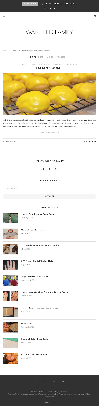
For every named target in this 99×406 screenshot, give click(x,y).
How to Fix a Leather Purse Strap (38, 214)
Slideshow (71, 64)
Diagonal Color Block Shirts (34, 339)
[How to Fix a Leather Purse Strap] (10, 218)
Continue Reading (49, 132)
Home (5, 50)
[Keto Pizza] (10, 327)
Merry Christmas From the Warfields (64, 4)
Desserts (35, 64)
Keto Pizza (26, 324)
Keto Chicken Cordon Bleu (34, 355)
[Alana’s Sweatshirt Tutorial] (10, 234)
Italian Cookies (49, 68)
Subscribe (49, 196)
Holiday (47, 64)
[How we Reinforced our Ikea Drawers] (10, 312)
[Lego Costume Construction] (10, 280)
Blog (24, 64)
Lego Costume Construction (34, 277)
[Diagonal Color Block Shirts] (10, 343)
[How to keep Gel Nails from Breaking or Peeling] (10, 296)
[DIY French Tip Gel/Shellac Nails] (10, 265)
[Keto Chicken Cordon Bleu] (10, 358)
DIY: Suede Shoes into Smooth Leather (40, 246)
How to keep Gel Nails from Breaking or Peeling (45, 292)
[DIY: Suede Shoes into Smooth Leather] (10, 249)
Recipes (59, 64)
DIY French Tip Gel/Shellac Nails (37, 261)
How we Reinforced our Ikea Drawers (39, 308)
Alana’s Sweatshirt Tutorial (34, 230)
